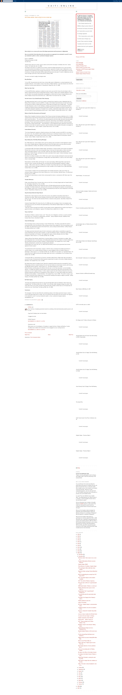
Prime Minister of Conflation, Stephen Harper (87, 566)
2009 (78, 552)
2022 (78, 534)
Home (49, 334)
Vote (79, 49)
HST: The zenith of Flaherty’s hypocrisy (86, 580)
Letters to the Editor (82, 602)
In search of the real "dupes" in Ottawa (86, 615)
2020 (78, 536)
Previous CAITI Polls (80, 56)
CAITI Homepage (79, 62)
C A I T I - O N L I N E (61, 6)
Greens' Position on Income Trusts (83, 67)
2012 (78, 547)
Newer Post (27, 334)
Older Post (71, 334)
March (80, 680)
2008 (78, 686)
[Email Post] (42, 299)
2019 (78, 538)
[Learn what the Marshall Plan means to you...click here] (25, 11)
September (81, 669)
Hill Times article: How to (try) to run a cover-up (38, 17)
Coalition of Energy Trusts (81, 65)
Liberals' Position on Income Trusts (83, 72)
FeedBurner (84, 100)
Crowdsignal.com (79, 50)
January (80, 684)
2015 (78, 541)
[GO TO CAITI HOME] (76, 11)
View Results (82, 49)
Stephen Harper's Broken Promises (83, 73)
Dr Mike (29, 307)
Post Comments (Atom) (35, 337)
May (80, 676)
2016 (78, 539)
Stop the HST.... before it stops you (85, 619)
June (80, 674)
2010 (78, 550)
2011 (78, 549)
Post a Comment (28, 332)
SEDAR (81, 503)
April (80, 678)
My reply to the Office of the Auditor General (87, 652)
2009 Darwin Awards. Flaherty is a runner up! (87, 585)
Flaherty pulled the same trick (84, 600)
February (80, 682)
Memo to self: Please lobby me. (84, 640)
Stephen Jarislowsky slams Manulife (85, 617)
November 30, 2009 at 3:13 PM (36, 321)
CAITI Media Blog (79, 64)
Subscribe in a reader (80, 90)
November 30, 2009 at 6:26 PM (36, 329)
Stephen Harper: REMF (83, 564)
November (81, 556)
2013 (78, 545)
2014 (78, 543)
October (80, 667)
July (80, 673)
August (80, 671)
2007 (78, 688)
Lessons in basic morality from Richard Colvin (87, 614)
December (81, 554)
